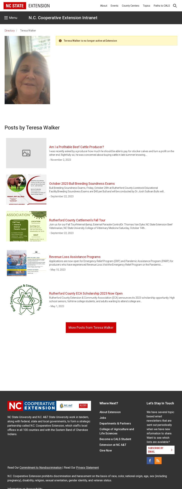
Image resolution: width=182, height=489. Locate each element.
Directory (10, 30)
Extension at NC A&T (113, 445)
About (103, 5)
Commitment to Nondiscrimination (41, 467)
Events (114, 5)
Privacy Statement (87, 467)
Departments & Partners (115, 423)
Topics (146, 5)
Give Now (106, 450)
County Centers (130, 5)
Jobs (103, 417)
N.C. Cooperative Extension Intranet (63, 17)
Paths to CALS (162, 5)
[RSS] (158, 460)
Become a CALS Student (115, 439)
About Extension (110, 412)
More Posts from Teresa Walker (91, 327)
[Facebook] (150, 460)
